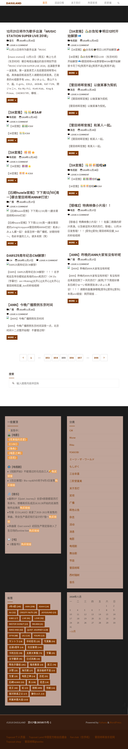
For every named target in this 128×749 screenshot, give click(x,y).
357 (80, 357)
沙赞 (13, 670)
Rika (71, 444)
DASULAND (13, 3)
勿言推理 (35, 647)
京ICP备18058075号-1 (39, 722)
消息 (72, 89)
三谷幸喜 (74, 473)
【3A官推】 (15, 152)
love (39, 618)
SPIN (13, 635)
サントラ (15, 641)
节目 (71, 560)
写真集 (49, 641)
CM (10, 260)
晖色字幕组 (17, 664)
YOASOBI (74, 452)
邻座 (50, 688)
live (26, 618)
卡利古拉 (15, 653)
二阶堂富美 (75, 481)
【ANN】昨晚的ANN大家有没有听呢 (94, 255)
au (12, 612)
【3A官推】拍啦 (85, 165)
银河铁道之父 (18, 693)
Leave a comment (19, 45)
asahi (44, 606)
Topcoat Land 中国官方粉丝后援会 (48, 737)
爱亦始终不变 (46, 670)
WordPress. (116, 722)
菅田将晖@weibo (34, 741)
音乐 (11, 40)
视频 (37, 688)
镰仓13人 (37, 693)
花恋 (44, 682)
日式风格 (33, 658)
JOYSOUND (48, 612)
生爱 (13, 676)
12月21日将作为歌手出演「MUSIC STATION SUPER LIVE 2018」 (31, 33)
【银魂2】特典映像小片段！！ (90, 205)
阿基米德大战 (18, 699)
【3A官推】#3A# (24, 112)
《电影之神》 (14, 453)
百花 (43, 676)
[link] (118, 3)
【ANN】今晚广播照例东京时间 (30, 305)
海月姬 (27, 670)
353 (47, 357)
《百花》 (12, 457)
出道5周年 (16, 647)
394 (96, 357)
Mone (72, 437)
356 (71, 357)
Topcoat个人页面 (15, 737)
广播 (11, 202)
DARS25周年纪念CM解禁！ (27, 255)
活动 (71, 524)
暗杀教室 (36, 664)
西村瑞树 (74, 575)
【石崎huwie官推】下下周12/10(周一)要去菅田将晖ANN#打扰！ (33, 194)
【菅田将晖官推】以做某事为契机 (92, 85)
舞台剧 (73, 553)
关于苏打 (74, 488)
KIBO (13, 618)
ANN (30, 606)
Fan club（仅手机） (80, 737)
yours (39, 635)
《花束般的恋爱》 (17, 439)
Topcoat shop (13, 741)
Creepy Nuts (28, 612)
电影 (72, 210)
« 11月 (73, 631)
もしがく (74, 466)
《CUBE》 (13, 444)
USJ (26, 635)
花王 (13, 688)
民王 (51, 664)
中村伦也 (33, 641)
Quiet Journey (37, 629)
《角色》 (12, 448)
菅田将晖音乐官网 (105, 737)
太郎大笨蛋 (34, 653)
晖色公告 (74, 509)
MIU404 (37, 624)
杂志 (71, 517)
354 (56, 357)
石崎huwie (16, 682)
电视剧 (73, 40)
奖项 (71, 495)
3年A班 (15, 606)
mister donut (18, 624)
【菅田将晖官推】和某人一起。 (90, 125)
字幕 (50, 653)
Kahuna (102, 722)
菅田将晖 (74, 567)
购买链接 (25, 507)
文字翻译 (15, 658)
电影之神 (28, 676)
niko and (16, 629)
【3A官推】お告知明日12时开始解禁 (93, 33)
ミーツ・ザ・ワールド (81, 459)
